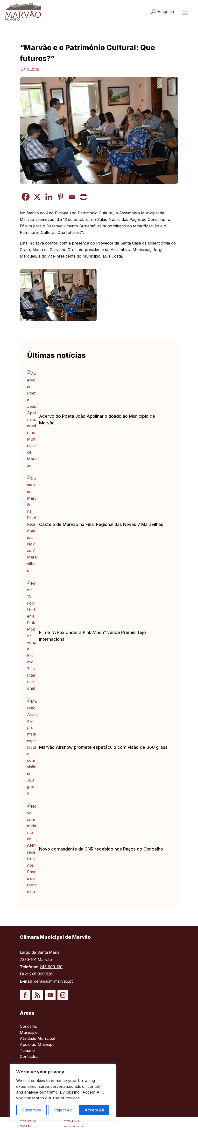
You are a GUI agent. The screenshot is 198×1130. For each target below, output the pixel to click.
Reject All (63, 1110)
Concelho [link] (28, 1027)
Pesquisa (165, 11)
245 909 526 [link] (41, 974)
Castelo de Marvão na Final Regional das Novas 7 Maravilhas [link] (101, 524)
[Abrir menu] (185, 11)
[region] (63, 1092)
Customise (31, 1110)
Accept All (94, 1110)
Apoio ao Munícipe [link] (37, 1045)
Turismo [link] (27, 1051)
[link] (49, 11)
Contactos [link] (29, 1057)
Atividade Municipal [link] (37, 1039)
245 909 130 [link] (51, 966)
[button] (25, 995)
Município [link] (29, 1033)
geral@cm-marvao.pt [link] (53, 981)
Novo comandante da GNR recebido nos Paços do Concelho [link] (101, 848)
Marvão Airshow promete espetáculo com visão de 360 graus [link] (103, 747)
